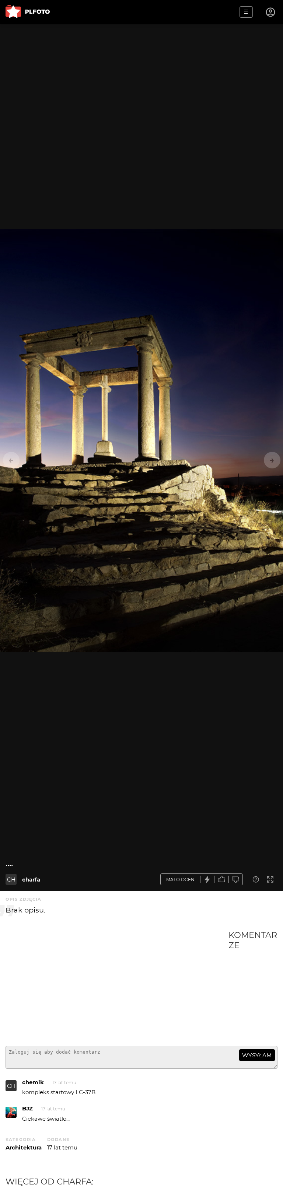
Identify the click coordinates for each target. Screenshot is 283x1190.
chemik (33, 1082)
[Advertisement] (117, 985)
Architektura (24, 1147)
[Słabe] (235, 879)
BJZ (27, 1108)
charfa (31, 879)
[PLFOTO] (27, 12)
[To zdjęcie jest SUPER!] (207, 879)
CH (11, 879)
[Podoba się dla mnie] (221, 879)
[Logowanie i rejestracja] (271, 12)
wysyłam (257, 1055)
